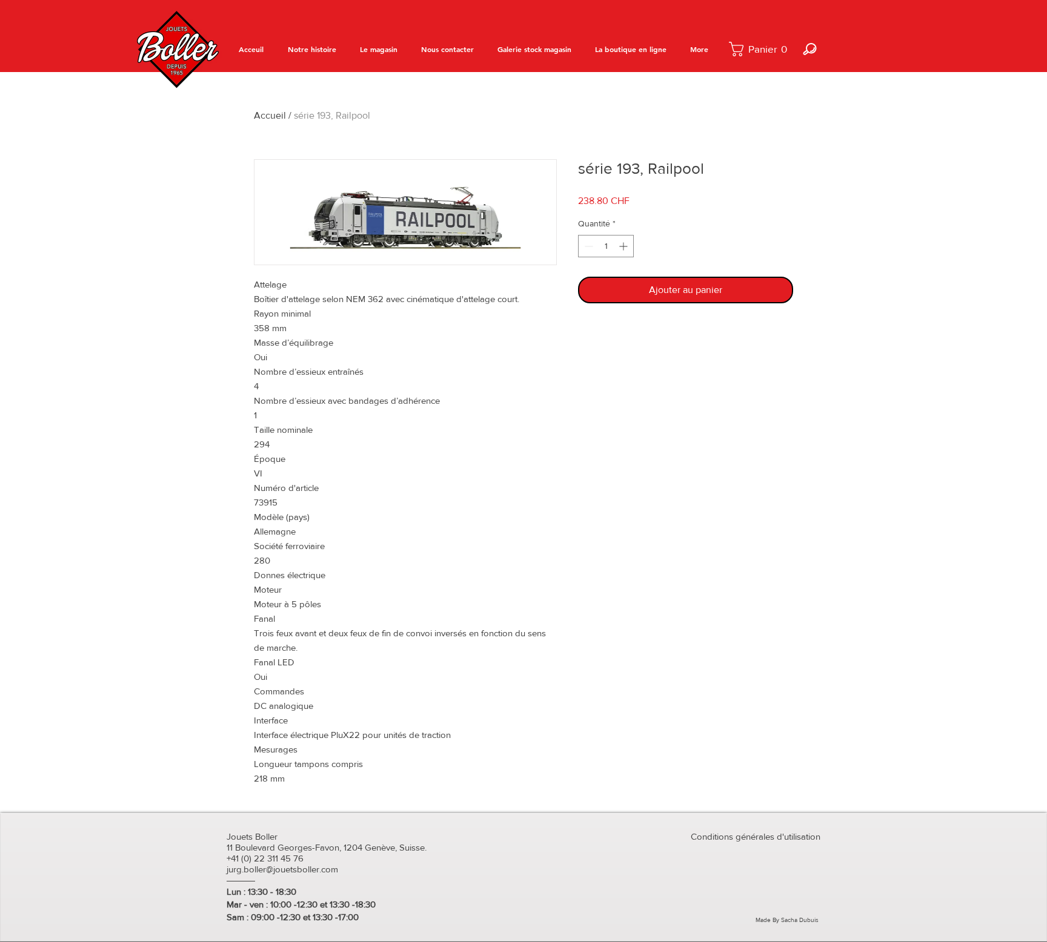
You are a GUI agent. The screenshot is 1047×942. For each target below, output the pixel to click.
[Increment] (624, 246)
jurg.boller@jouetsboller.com (282, 869)
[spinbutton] (606, 246)
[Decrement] (587, 246)
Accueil (270, 115)
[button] (761, 49)
